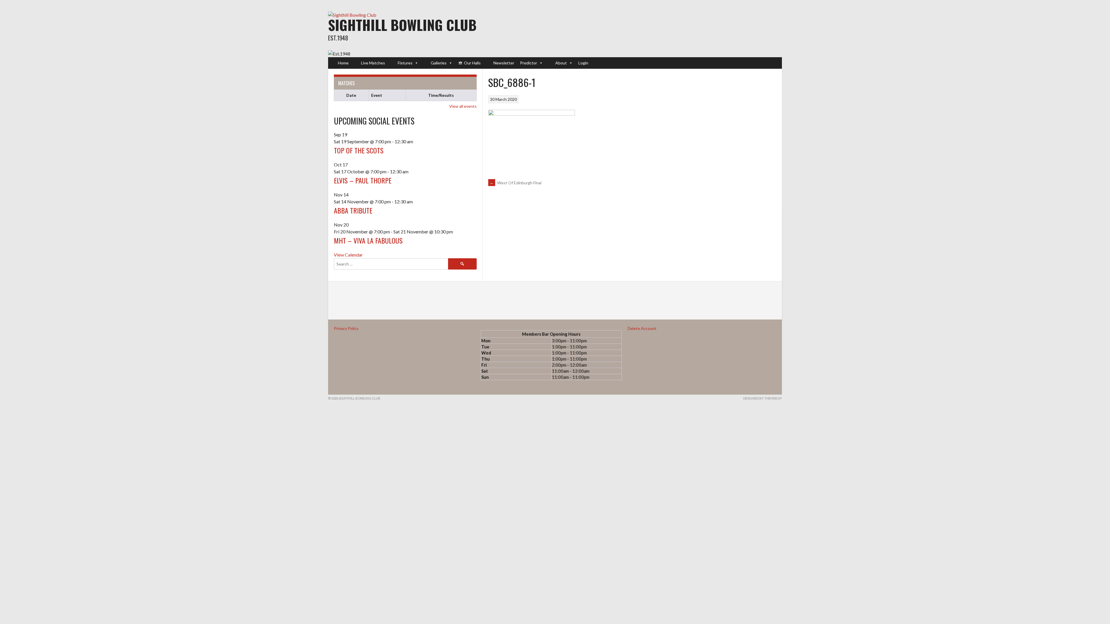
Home (343, 62)
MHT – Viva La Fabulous (368, 240)
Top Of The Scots (359, 150)
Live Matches (373, 62)
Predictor (528, 62)
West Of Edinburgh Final (515, 182)
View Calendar (348, 254)
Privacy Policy (346, 328)
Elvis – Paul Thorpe (362, 180)
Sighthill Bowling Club (402, 24)
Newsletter (503, 62)
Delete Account (642, 328)
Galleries (439, 62)
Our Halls (472, 62)
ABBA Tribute (353, 210)
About (561, 62)
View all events (463, 106)
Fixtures (405, 62)
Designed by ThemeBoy (762, 398)
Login (583, 62)
